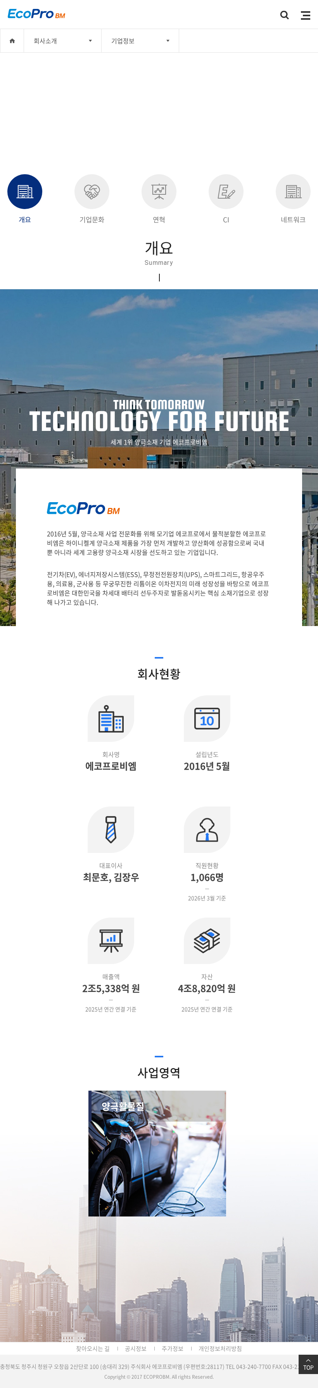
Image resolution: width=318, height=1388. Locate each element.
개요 (25, 219)
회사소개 (45, 40)
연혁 (159, 219)
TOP (308, 1367)
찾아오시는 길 (93, 1348)
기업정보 (123, 40)
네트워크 (293, 219)
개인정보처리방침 (220, 1348)
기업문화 (92, 219)
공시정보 (136, 1348)
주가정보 (172, 1348)
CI (226, 219)
